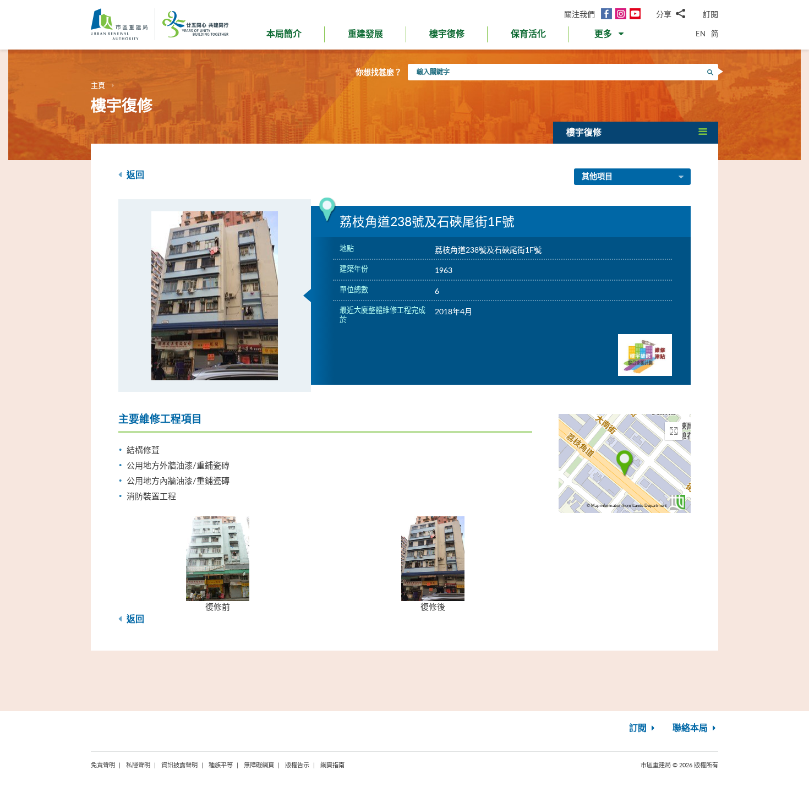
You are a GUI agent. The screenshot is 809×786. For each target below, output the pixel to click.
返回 (134, 175)
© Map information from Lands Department (626, 505)
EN (701, 34)
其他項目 (597, 177)
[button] (610, 36)
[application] (625, 463)
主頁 (98, 85)
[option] (214, 295)
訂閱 (710, 14)
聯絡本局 (691, 728)
